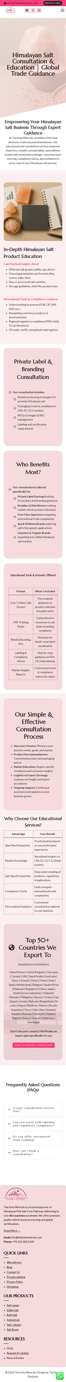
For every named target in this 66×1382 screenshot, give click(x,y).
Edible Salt (13, 1310)
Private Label (53, 3)
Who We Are (14, 1262)
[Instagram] (39, 10)
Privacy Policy (15, 1281)
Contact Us (13, 1272)
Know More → (12, 1230)
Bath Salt (12, 1315)
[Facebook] (27, 10)
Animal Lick (13, 1319)
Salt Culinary (14, 1324)
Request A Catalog (18, 1353)
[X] (33, 10)
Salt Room (13, 1329)
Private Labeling (16, 1277)
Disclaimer (13, 1286)
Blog (9, 1267)
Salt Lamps (13, 1305)
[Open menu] (62, 10)
